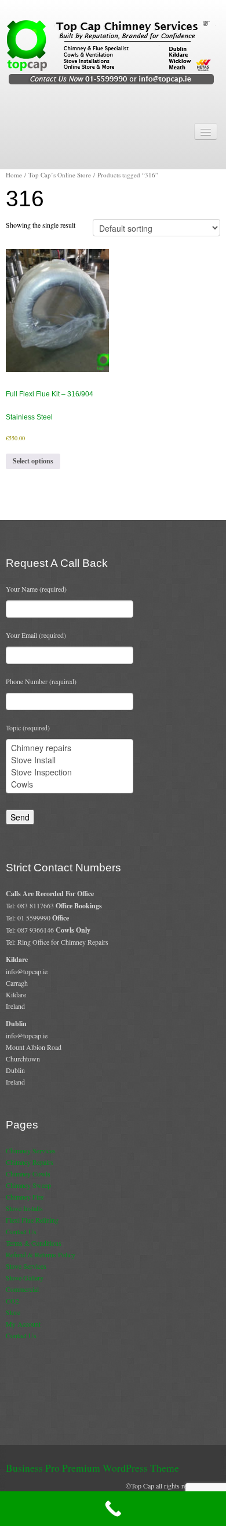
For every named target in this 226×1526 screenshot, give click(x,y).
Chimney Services (31, 1150)
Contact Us (21, 1231)
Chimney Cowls (28, 1173)
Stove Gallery (24, 1277)
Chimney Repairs (29, 1162)
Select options (33, 461)
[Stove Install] (69, 760)
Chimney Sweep (28, 1185)
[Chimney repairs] (69, 748)
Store (13, 1312)
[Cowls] (69, 784)
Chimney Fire (24, 1196)
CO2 (12, 1300)
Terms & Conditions (33, 1242)
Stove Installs (24, 1208)
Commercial (22, 1289)
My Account (23, 1323)
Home (14, 174)
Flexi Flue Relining (32, 1219)
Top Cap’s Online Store (59, 174)
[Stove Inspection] (69, 772)
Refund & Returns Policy (40, 1254)
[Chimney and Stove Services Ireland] (113, 51)
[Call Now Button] (113, 1508)
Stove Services (26, 1266)
